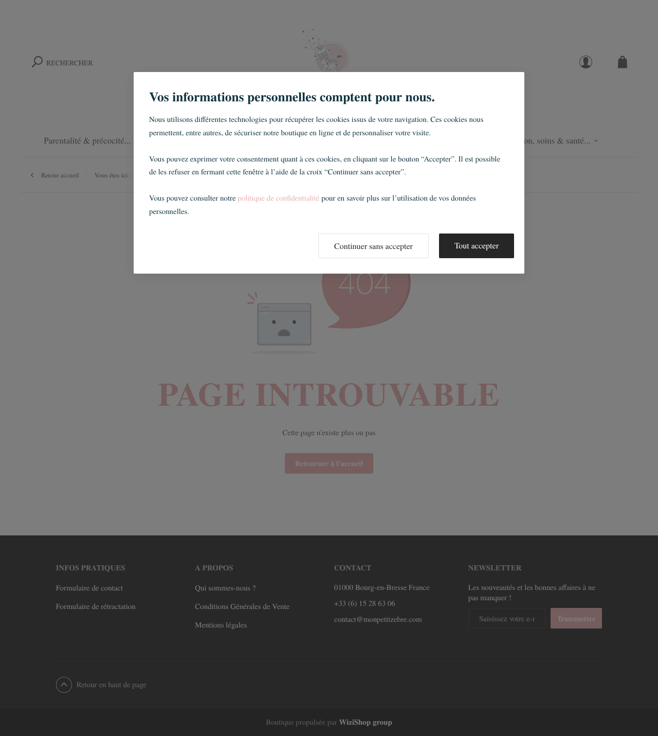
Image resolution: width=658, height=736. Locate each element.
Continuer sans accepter (373, 246)
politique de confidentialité (278, 198)
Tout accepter (476, 245)
